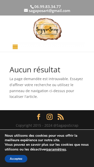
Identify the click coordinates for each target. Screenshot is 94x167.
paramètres (56, 149)
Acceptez (16, 159)
